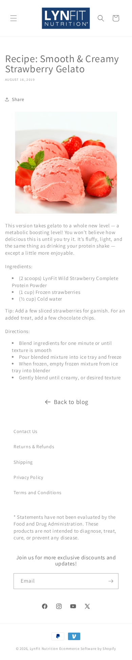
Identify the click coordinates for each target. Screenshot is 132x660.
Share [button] (18, 99)
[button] (13, 18)
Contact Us (26, 431)
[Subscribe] (110, 581)
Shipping (23, 462)
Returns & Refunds (34, 446)
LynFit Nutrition (44, 648)
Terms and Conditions (38, 492)
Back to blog (71, 402)
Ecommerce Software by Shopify (87, 648)
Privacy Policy (28, 477)
